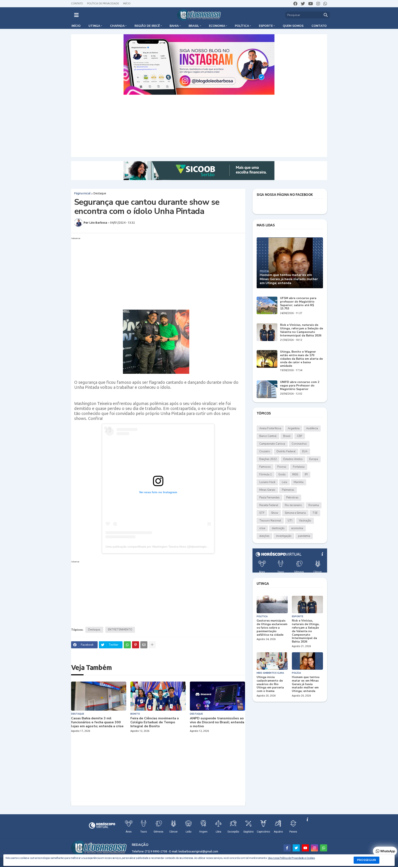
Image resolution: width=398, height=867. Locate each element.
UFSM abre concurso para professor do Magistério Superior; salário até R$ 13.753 (298, 303)
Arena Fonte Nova (270, 428)
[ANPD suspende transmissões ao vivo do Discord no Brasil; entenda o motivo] (217, 696)
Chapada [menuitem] (117, 26)
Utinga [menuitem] (94, 26)
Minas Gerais (267, 490)
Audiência (312, 428)
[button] (76, 14)
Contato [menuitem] (319, 26)
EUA (304, 451)
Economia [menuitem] (217, 26)
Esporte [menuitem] (266, 26)
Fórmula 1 (265, 474)
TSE (315, 513)
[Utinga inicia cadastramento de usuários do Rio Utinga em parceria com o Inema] (272, 661)
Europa (313, 459)
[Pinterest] (135, 644)
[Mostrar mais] (152, 644)
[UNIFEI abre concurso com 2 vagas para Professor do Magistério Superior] (267, 389)
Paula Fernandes (269, 497)
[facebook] (295, 3)
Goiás (282, 474)
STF (262, 513)
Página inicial (82, 193)
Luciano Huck (267, 482)
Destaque (99, 193)
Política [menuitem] (242, 26)
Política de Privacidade (103, 3)
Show (274, 513)
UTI (290, 520)
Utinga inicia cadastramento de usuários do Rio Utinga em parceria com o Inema (270, 684)
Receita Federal (268, 505)
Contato (77, 3)
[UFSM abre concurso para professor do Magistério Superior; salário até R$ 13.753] (267, 305)
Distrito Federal (286, 451)
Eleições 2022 (268, 459)
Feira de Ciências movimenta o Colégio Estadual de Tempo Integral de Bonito (154, 722)
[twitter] (303, 3)
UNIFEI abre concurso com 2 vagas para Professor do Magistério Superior (299, 385)
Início (127, 3)
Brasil (286, 436)
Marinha (298, 482)
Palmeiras (288, 490)
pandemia (304, 536)
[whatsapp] (325, 3)
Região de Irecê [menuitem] (147, 26)
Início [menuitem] (76, 26)
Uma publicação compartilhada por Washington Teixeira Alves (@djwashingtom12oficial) (163, 546)
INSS (295, 474)
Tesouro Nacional (270, 520)
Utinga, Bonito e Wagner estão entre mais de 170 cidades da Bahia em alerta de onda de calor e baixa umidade (301, 359)
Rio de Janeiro (293, 505)
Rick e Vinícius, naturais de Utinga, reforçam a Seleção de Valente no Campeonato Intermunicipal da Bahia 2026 (301, 330)
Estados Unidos (293, 459)
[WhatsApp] (127, 644)
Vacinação (305, 520)
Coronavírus (299, 444)
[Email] (143, 644)
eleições (264, 536)
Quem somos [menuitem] (293, 26)
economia (297, 528)
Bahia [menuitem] (174, 26)
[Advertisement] (199, 126)
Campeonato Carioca (272, 444)
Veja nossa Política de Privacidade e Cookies (291, 858)
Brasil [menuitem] (194, 26)
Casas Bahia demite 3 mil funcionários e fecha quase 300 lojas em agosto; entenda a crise (97, 722)
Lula (284, 482)
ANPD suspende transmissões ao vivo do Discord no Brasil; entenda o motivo (217, 722)
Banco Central (268, 436)
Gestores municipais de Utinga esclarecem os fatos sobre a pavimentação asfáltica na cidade (272, 627)
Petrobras (292, 497)
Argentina (294, 428)
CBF (299, 436)
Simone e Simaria (295, 513)
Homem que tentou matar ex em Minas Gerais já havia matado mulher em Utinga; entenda (289, 279)
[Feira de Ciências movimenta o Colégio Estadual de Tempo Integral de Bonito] (158, 696)
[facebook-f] (287, 847)
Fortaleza (299, 467)
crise (262, 528)
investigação (283, 536)
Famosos (265, 467)
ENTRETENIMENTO (120, 630)
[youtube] (310, 3)
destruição (278, 528)
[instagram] (318, 3)
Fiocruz (281, 467)
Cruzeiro (264, 451)
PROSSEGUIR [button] (366, 860)
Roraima (313, 505)
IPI (306, 474)
